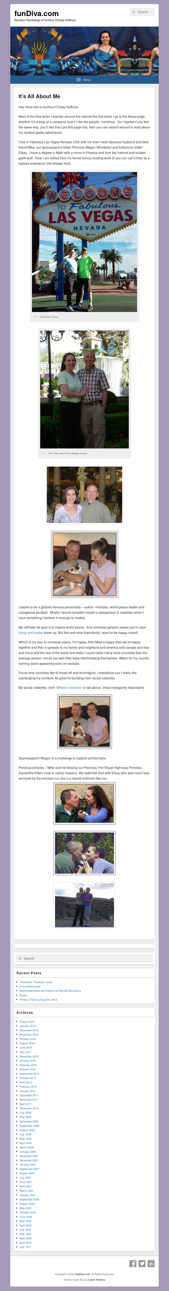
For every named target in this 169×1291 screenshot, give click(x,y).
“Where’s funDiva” (68, 687)
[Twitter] (142, 1263)
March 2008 (27, 1147)
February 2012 (28, 1086)
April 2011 (26, 1104)
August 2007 (27, 1173)
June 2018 (26, 1047)
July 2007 (25, 1177)
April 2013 (26, 1082)
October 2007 (28, 1164)
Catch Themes (96, 1280)
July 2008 (25, 1134)
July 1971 (25, 1247)
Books (23, 995)
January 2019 (28, 1026)
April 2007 (26, 1186)
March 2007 (27, 1191)
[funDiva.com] (84, 74)
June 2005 (26, 1217)
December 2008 (29, 1121)
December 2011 (29, 1095)
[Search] (133, 12)
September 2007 (29, 1169)
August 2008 (27, 1130)
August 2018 (27, 1043)
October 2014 (28, 1069)
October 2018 (28, 1039)
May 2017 (25, 1052)
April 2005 (26, 1225)
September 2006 (29, 1199)
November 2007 (29, 1160)
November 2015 (29, 1056)
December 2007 (29, 1156)
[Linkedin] (151, 1263)
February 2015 (28, 1065)
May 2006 (25, 1208)
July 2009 (25, 1112)
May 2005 (25, 1221)
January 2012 (28, 1091)
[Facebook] (132, 1263)
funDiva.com (36, 13)
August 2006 (27, 1204)
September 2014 (29, 1074)
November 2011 (29, 1099)
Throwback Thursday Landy (36, 982)
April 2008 (26, 1143)
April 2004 (26, 1238)
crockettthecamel (30, 986)
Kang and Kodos (31, 632)
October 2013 (28, 1078)
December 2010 (29, 1108)
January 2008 (28, 1152)
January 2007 (28, 1195)
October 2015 (28, 1061)
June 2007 (26, 1182)
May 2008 (25, 1139)
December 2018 (29, 1030)
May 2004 (25, 1234)
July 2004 (25, 1230)
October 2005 (28, 1212)
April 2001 (26, 1242)
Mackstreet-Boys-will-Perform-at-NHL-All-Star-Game (50, 991)
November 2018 (29, 1034)
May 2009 (25, 1117)
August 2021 (27, 1021)
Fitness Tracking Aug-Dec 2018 (38, 999)
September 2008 (29, 1126)
